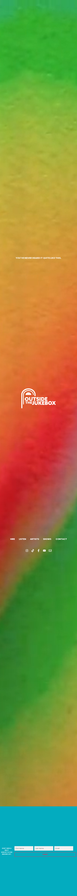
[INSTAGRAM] (27, 551)
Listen (22, 539)
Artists (34, 539)
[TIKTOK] (33, 551)
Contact (61, 539)
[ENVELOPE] (50, 551)
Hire (12, 539)
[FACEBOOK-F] (38, 551)
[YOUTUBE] (44, 551)
